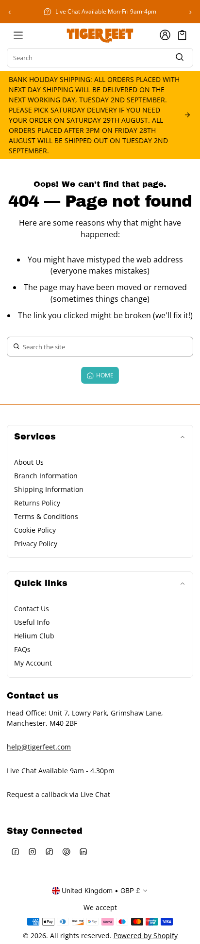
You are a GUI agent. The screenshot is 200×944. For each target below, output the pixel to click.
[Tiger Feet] (100, 35)
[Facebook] (15, 851)
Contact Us (31, 608)
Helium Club (34, 635)
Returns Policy (37, 502)
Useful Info (32, 622)
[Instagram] (32, 851)
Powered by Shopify (146, 935)
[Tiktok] (49, 851)
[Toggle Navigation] (18, 35)
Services (35, 436)
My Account (33, 662)
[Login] (165, 35)
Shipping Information (48, 489)
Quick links (40, 583)
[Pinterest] (66, 851)
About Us (29, 462)
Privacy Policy (35, 543)
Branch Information (46, 475)
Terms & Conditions (46, 516)
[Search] (179, 58)
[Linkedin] (83, 851)
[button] (182, 35)
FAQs (22, 649)
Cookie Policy (35, 530)
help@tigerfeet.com (39, 746)
